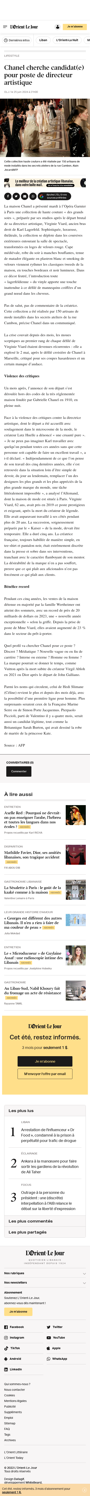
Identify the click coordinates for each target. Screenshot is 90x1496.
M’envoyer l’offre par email (45, 1074)
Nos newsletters (15, 1282)
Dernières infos (19, 40)
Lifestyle (11, 56)
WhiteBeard (34, 1482)
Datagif (19, 1479)
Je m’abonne (45, 1061)
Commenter (19, 771)
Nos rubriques (14, 1273)
